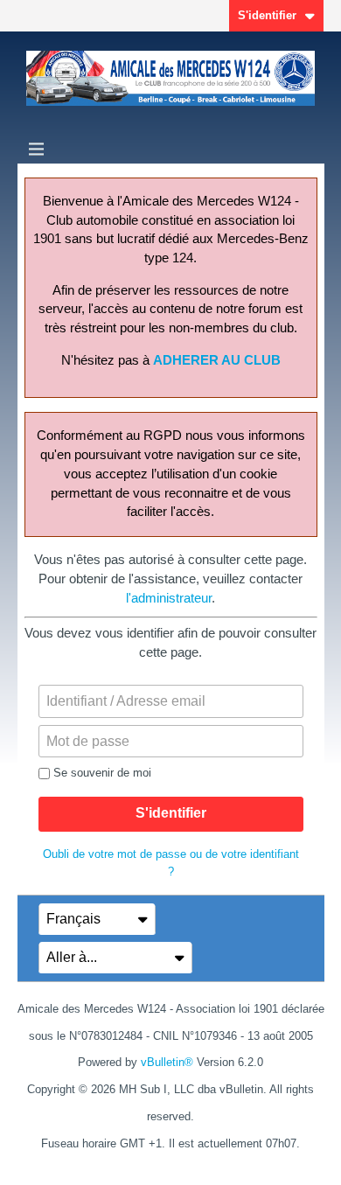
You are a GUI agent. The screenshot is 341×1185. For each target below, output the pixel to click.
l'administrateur (169, 598)
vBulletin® (167, 1062)
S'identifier (267, 15)
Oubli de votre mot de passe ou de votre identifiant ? (171, 862)
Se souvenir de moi (102, 772)
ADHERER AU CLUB (217, 360)
